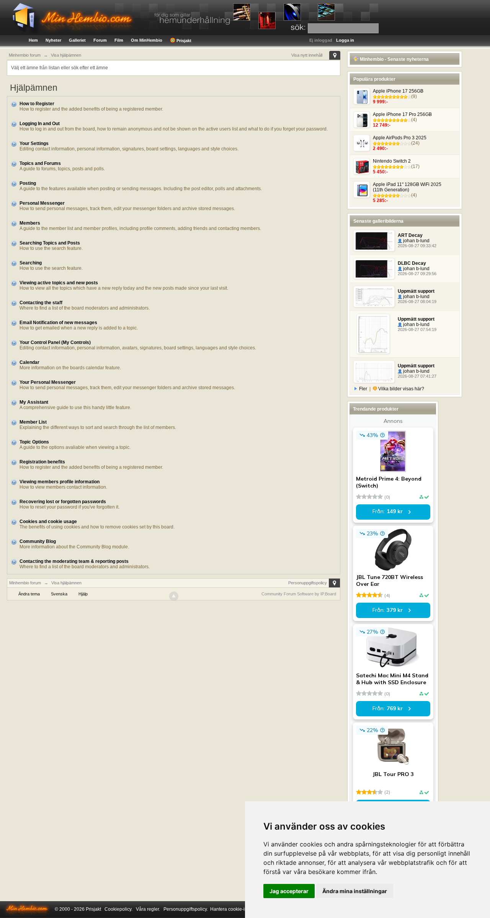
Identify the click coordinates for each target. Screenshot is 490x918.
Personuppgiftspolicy (307, 582)
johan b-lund (416, 240)
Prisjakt (183, 40)
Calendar (29, 362)
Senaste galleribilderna (378, 221)
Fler (363, 388)
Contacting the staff (41, 302)
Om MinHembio (146, 40)
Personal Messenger (42, 203)
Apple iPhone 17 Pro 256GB (402, 114)
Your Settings (34, 143)
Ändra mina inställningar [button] (354, 891)
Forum (100, 40)
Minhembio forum (25, 582)
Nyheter (53, 40)
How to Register (37, 103)
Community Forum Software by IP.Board (298, 594)
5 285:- (380, 200)
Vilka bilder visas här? (400, 388)
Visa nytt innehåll (306, 55)
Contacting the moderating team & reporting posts (74, 561)
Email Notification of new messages (58, 322)
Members (30, 223)
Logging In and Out (40, 123)
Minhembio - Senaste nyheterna (394, 59)
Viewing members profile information (60, 481)
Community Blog (38, 541)
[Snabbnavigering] (334, 55)
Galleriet (77, 40)
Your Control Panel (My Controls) (55, 342)
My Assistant (34, 402)
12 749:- (381, 125)
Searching (31, 263)
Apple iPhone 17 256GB (398, 91)
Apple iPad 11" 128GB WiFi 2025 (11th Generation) (407, 187)
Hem (33, 40)
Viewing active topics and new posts (59, 282)
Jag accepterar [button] (289, 891)
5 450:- (380, 171)
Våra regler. (148, 909)
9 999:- (380, 101)
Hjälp (83, 594)
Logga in (345, 40)
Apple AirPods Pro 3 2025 (399, 137)
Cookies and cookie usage (48, 521)
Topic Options (34, 442)
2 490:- (380, 148)
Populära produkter (374, 79)
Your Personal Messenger (48, 382)
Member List (33, 422)
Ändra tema (29, 594)
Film (118, 40)
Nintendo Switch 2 (392, 161)
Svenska (59, 594)
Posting (28, 183)
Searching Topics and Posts (50, 243)
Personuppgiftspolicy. (185, 909)
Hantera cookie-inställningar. (240, 909)
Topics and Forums (40, 163)
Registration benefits (42, 462)
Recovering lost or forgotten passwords (63, 501)
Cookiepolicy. (118, 909)
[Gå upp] (173, 596)
